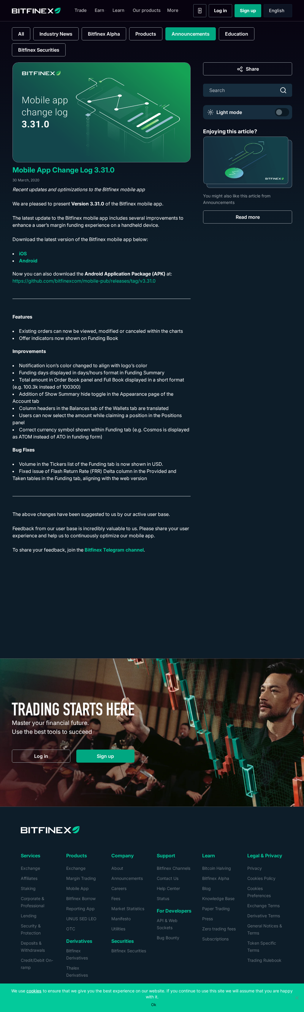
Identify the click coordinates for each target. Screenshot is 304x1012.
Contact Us (167, 878)
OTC (70, 928)
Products (145, 34)
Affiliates (29, 878)
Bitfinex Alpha (104, 34)
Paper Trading (216, 908)
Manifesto (121, 918)
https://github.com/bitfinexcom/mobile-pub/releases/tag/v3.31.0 (84, 281)
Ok (153, 1004)
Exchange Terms (263, 905)
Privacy (254, 868)
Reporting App (80, 908)
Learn (118, 10)
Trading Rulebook (264, 960)
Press (207, 918)
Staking (28, 888)
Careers (118, 888)
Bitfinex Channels (173, 868)
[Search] (283, 90)
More (172, 10)
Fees (115, 898)
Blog (206, 888)
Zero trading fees (219, 928)
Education (236, 34)
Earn (99, 10)
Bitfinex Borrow (81, 898)
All (21, 34)
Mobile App (77, 888)
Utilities (118, 928)
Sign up (250, 12)
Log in (223, 12)
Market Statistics (127, 908)
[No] (297, 998)
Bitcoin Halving (216, 868)
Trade (81, 10)
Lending (29, 915)
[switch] (282, 112)
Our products (147, 10)
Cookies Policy (261, 878)
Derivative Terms (263, 915)
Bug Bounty (168, 937)
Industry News (55, 34)
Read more (248, 217)
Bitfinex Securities (38, 50)
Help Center (168, 888)
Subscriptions (215, 938)
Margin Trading (81, 878)
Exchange (30, 868)
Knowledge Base (218, 898)
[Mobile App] (199, 10)
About (117, 868)
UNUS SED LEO (81, 918)
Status (163, 898)
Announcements (191, 34)
